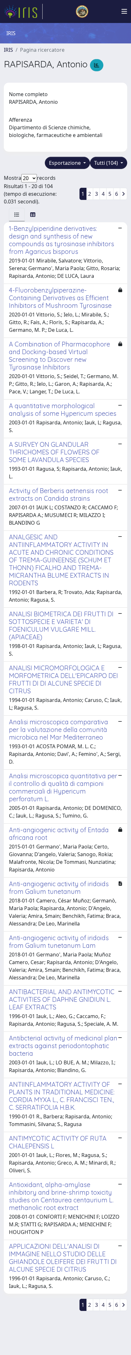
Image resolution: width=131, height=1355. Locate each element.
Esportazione (65, 162)
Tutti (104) (106, 162)
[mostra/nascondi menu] (124, 11)
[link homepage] (23, 11)
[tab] (17, 214)
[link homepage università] (82, 11)
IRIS (8, 49)
